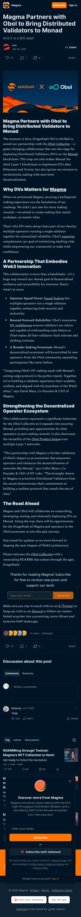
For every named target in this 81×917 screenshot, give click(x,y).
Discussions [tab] (32, 740)
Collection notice (61, 890)
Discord (38, 611)
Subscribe (59, 5)
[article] (40, 759)
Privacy (34, 890)
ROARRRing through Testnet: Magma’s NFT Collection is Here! (28, 753)
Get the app (59, 899)
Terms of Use (58, 860)
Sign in (73, 5)
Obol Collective (58, 144)
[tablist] (19, 673)
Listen (72, 47)
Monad (73, 154)
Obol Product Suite (45, 439)
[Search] (74, 740)
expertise (68, 236)
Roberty (16, 708)
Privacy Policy (40, 868)
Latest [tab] (17, 740)
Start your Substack (31, 899)
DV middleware (21, 325)
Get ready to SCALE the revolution (25, 760)
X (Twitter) (65, 606)
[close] (70, 781)
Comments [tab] (12, 673)
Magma (58, 189)
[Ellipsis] (76, 708)
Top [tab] (7, 740)
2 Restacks (47, 633)
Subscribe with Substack (43, 852)
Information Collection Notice (47, 864)
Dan (14, 45)
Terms (45, 890)
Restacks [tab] (27, 673)
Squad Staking (54, 298)
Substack (22, 909)
